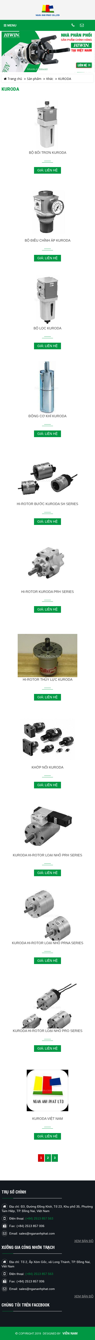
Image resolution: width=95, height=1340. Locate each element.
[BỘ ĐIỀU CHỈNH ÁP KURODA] (47, 212)
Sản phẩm (34, 79)
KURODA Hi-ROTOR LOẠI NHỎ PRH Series (47, 855)
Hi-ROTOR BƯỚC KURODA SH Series (47, 504)
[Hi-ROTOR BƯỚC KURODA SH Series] (47, 481)
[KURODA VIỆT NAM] (47, 1090)
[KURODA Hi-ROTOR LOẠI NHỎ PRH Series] (47, 827)
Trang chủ (14, 79)
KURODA (64, 79)
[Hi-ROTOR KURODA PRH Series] (47, 563)
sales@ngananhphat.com (37, 1289)
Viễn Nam (70, 1333)
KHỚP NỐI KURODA (47, 767)
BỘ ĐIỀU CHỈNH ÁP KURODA (47, 240)
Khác (49, 79)
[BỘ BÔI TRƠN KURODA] (47, 124)
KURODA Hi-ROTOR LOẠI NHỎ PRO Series (47, 1031)
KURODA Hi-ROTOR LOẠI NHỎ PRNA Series (47, 943)
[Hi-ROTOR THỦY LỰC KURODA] (47, 656)
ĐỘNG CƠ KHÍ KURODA (47, 416)
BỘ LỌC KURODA (47, 328)
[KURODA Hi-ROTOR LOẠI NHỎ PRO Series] (47, 1007)
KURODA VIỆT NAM (47, 1118)
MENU (11, 25)
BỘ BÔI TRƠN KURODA (47, 152)
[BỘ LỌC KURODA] (47, 300)
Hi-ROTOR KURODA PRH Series (47, 592)
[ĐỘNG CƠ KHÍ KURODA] (47, 388)
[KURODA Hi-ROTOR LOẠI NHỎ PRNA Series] (47, 916)
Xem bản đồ (83, 1296)
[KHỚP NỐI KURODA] (47, 739)
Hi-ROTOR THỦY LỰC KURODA (47, 679)
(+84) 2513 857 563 (39, 1274)
